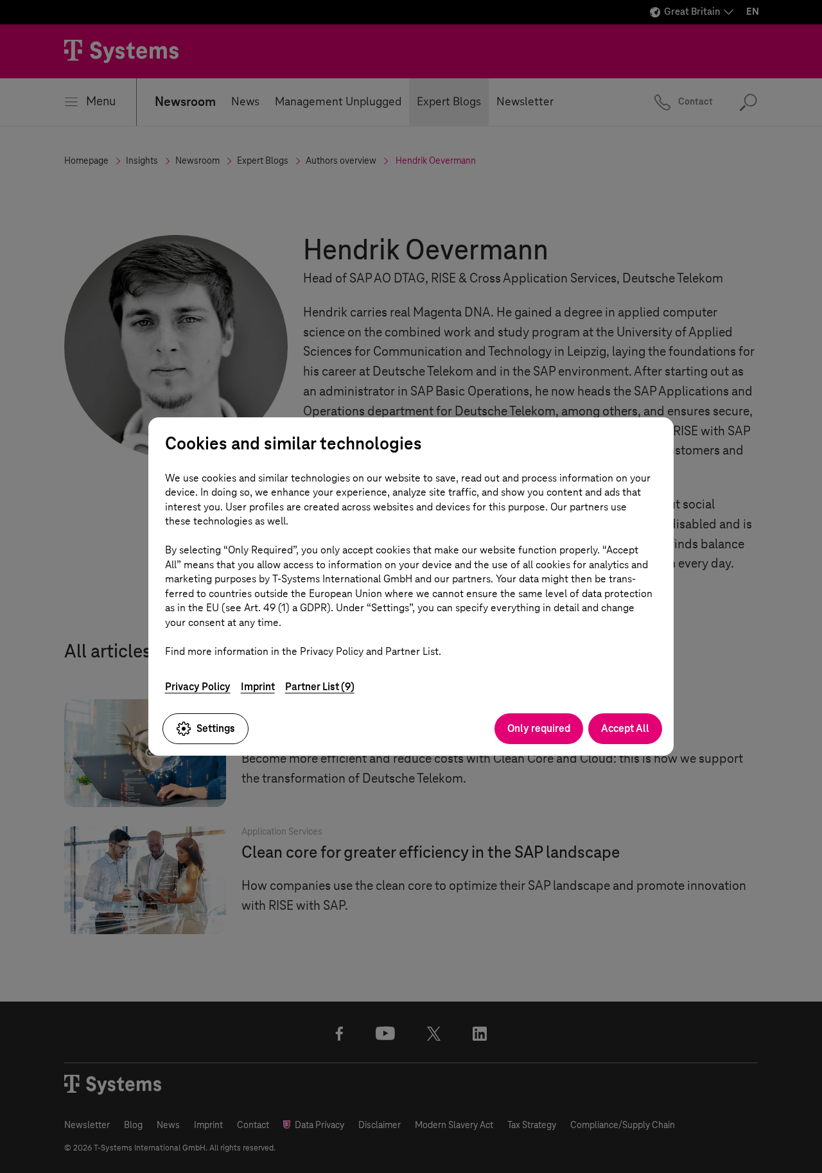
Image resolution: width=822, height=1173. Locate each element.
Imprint (258, 686)
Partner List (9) (319, 686)
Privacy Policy (198, 686)
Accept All (625, 728)
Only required (538, 728)
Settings (216, 728)
